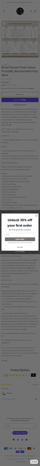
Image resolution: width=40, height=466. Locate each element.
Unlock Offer (20, 239)
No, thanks (20, 247)
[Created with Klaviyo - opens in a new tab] (20, 252)
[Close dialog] (36, 215)
